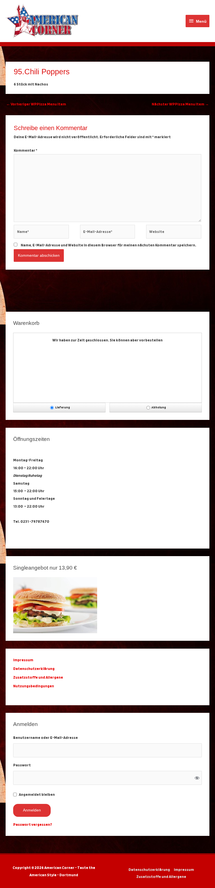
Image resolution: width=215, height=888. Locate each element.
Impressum (184, 869)
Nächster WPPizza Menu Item (180, 104)
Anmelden (32, 810)
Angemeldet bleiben (37, 794)
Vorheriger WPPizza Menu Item (36, 104)
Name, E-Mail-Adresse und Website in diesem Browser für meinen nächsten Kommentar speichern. (108, 245)
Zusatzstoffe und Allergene (38, 677)
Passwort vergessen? (32, 824)
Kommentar (25, 150)
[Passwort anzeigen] (197, 778)
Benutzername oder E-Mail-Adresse (45, 737)
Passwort (22, 765)
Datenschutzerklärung (34, 668)
